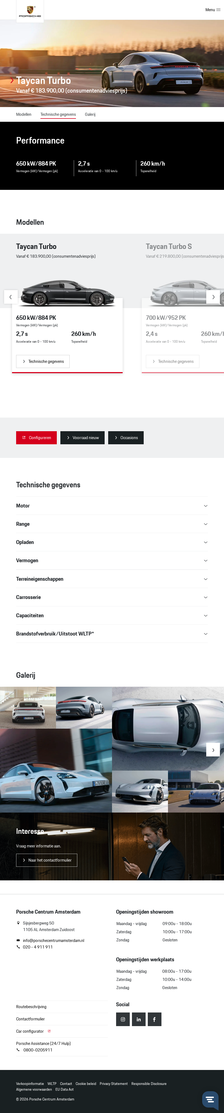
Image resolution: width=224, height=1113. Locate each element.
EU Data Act (64, 1089)
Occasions (129, 437)
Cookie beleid (86, 1084)
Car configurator (30, 1031)
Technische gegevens (58, 114)
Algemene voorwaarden (34, 1089)
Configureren (40, 437)
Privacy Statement (114, 1084)
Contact (66, 1084)
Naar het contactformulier (50, 860)
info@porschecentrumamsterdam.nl (53, 940)
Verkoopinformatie (30, 1084)
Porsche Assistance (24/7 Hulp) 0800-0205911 (43, 1046)
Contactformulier (30, 1018)
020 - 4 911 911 (38, 947)
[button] (11, 297)
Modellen (23, 114)
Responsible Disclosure (149, 1084)
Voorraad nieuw (86, 437)
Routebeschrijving (31, 1006)
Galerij (90, 114)
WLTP (52, 1084)
